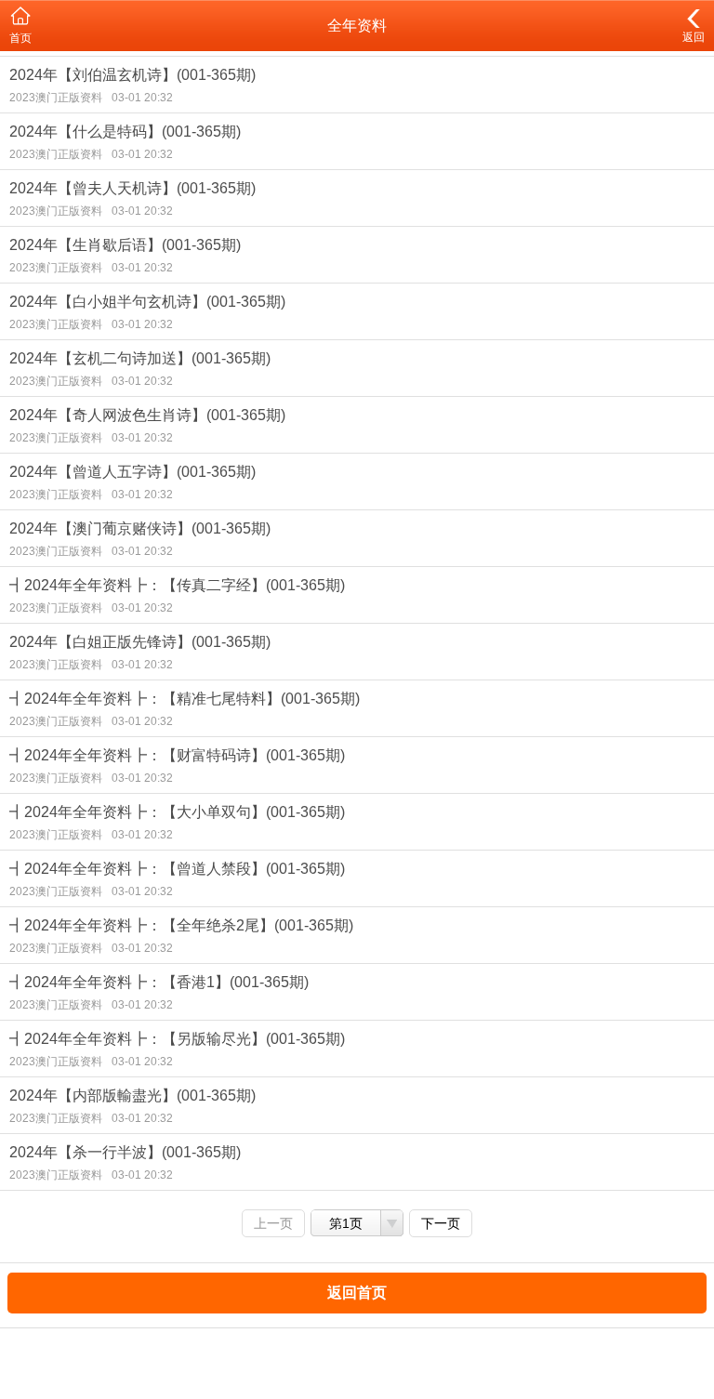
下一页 (440, 1223)
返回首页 (357, 1292)
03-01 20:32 (142, 97)
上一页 (273, 1223)
